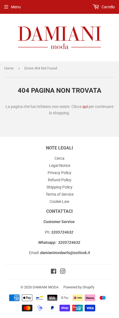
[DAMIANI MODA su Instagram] (63, 272)
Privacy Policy (59, 172)
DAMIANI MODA (45, 287)
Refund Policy (59, 180)
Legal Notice (59, 165)
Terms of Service (60, 194)
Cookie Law (59, 201)
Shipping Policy (59, 187)
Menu (16, 7)
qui (85, 106)
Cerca (59, 158)
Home (9, 68)
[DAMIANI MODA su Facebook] (53, 272)
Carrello (108, 7)
